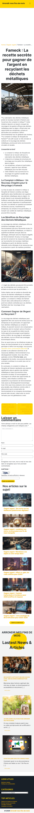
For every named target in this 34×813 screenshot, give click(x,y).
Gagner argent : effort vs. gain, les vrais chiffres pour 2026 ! (16, 573)
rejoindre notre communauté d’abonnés (14, 348)
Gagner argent (11, 45)
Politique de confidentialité (8, 784)
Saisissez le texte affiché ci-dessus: (13, 475)
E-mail (3, 448)
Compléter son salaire (6, 806)
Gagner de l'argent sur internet (9, 801)
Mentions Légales (5, 782)
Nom (2, 443)
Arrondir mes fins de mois (13, 3)
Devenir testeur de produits (8, 803)
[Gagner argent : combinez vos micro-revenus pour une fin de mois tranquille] (17, 520)
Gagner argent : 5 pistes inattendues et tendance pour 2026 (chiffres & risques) (15, 595)
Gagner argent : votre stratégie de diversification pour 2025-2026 (16, 616)
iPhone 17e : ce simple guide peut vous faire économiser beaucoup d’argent (8, 409)
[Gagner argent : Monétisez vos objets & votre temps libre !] (17, 543)
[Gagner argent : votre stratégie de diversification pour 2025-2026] (17, 607)
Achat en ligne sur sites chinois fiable (16, 758)
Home (3, 45)
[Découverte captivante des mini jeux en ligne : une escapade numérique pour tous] (17, 665)
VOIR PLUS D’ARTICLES (17, 622)
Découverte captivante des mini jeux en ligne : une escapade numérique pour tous (17, 678)
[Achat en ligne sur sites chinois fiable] (17, 745)
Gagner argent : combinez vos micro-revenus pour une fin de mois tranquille (15, 531)
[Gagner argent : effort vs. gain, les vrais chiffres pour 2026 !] (17, 564)
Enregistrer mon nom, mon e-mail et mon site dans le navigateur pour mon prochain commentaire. (16, 464)
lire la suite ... (8, 690)
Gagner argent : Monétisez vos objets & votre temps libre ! (15, 553)
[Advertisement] (17, 26)
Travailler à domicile (6, 804)
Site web (4, 454)
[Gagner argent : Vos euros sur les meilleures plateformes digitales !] (17, 500)
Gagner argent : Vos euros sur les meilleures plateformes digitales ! (16, 509)
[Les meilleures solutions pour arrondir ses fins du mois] (17, 705)
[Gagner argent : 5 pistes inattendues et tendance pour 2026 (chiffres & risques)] (17, 584)
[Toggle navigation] (30, 3)
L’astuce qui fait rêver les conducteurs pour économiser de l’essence (26, 409)
